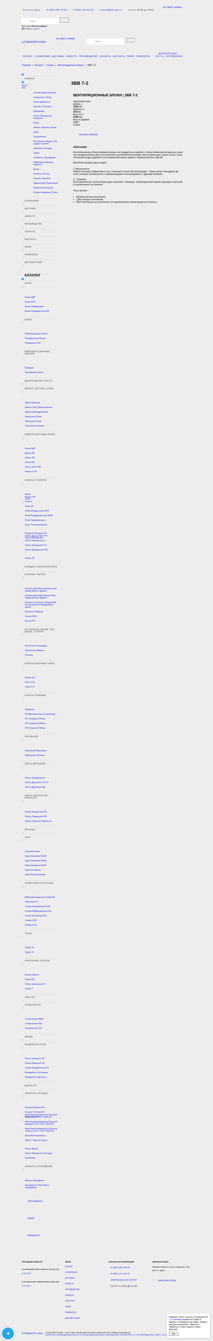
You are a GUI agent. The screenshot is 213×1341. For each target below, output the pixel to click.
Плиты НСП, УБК (33, 467)
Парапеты (29, 709)
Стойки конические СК (35, 915)
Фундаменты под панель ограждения (37, 1186)
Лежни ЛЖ (30, 457)
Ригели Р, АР (31, 471)
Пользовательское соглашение (100, 1335)
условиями (176, 1319)
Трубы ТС (29, 952)
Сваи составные (33, 870)
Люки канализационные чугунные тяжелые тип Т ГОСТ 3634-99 (41, 1129)
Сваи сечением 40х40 (35, 865)
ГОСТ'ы (159, 56)
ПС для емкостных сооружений (40, 714)
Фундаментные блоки (35, 338)
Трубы (36, 153)
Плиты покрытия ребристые (38, 821)
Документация (167, 53)
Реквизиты (143, 56)
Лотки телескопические (36, 524)
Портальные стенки (34, 426)
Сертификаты (174, 56)
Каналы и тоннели (42, 106)
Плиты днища (31, 1148)
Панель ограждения (34, 1180)
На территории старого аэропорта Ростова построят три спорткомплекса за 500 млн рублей (58, 1269)
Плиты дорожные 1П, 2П (36, 782)
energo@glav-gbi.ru (111, 10)
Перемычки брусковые (36, 750)
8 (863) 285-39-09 (57, 10)
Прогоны (30, 830)
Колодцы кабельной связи (41, 567)
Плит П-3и (30, 682)
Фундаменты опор (42, 97)
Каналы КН (30, 497)
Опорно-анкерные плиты (45, 192)
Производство (88, 56)
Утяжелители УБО (33, 1023)
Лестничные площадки (36, 645)
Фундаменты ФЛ (33, 343)
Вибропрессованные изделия (43, 163)
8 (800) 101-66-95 (83, 10)
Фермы (29, 1037)
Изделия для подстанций (45, 183)
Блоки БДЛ (30, 448)
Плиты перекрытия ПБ (36, 812)
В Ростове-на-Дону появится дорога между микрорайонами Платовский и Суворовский (56, 1282)
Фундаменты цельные (35, 1077)
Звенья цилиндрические (36, 412)
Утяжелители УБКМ (34, 1019)
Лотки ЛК (29, 506)
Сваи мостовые (32, 851)
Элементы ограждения (44, 157)
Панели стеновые (42, 178)
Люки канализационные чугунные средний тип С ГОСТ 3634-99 (41, 1122)
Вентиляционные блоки (36, 333)
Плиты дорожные (41, 102)
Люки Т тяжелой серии (36, 1140)
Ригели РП (30, 621)
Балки (36, 169)
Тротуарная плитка (34, 372)
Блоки (36, 123)
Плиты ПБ (29, 979)
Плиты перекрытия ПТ (36, 545)
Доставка (58, 56)
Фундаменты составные (36, 1072)
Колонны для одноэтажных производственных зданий (40, 596)
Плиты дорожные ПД (35, 787)
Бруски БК (29, 453)
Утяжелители (39, 136)
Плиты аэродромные (35, 778)
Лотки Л (28, 501)
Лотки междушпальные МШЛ (39, 515)
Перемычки (38, 111)
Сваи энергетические (35, 874)
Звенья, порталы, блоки (45, 127)
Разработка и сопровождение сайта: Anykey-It (146, 1335)
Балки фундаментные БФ (37, 311)
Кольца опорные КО (34, 1107)
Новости (71, 56)
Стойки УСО (31, 925)
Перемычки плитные (35, 755)
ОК (173, 1334)
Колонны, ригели (41, 174)
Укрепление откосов (43, 187)
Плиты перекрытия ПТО (36, 550)
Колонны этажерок (34, 611)
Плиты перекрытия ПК (35, 816)
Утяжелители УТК (33, 1028)
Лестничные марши (34, 650)
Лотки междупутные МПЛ (37, 511)
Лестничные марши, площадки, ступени (45, 142)
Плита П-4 (30, 687)
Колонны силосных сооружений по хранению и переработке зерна (40, 604)
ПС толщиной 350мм (35, 728)
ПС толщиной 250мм (35, 718)
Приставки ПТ (31, 902)
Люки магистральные (35, 1135)
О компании (42, 56)
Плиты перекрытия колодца (38, 1153)
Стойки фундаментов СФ (37, 1068)
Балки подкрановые (34, 306)
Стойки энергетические (44, 92)
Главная (29, 78)
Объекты (105, 56)
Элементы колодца (42, 148)
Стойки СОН (31, 920)
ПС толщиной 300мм (35, 723)
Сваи (35, 132)
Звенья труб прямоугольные (38, 407)
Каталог (28, 56)
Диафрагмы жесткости (38, 381)
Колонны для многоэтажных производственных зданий (41, 589)
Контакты (119, 56)
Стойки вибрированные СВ (38, 911)
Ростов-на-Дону (31, 10)
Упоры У (29, 988)
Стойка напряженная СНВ (37, 906)
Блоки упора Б (32, 975)
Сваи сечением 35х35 (35, 860)
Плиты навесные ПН (35, 1063)
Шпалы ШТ (31, 1085)
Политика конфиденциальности (63, 1335)
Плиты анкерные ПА (34, 1058)
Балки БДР (30, 297)
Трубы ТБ (29, 947)
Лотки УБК (30, 462)
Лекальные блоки (33, 416)
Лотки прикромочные (35, 520)
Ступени (29, 655)
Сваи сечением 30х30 (35, 856)
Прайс (130, 56)
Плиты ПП (29, 558)
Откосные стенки (33, 421)
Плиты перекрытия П (35, 540)
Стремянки (30, 1158)
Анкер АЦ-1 (30, 677)
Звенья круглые (32, 402)
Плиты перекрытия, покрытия (42, 117)
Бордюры (29, 367)
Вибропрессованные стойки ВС (40, 897)
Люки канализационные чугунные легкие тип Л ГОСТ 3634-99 (41, 1115)
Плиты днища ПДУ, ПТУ (36, 536)
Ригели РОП (31, 616)
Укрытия (30, 997)
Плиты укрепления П (35, 984)
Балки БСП (30, 302)
